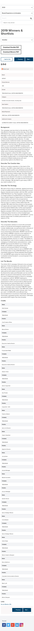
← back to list (6, 59)
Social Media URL (6, 604)
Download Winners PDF (11, 52)
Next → (29, 59)
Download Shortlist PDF (11, 47)
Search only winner (9, 23)
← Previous (19, 59)
